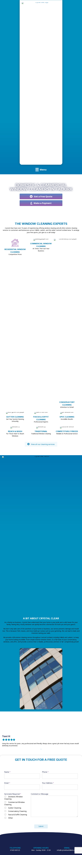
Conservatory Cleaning (17, 811)
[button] (41, 444)
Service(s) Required (12, 794)
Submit (41, 826)
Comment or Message (39, 794)
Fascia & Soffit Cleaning (17, 814)
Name (7, 772)
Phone (45, 772)
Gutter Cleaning (14, 808)
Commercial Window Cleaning (14, 803)
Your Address (48, 783)
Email (7, 783)
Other (10, 818)
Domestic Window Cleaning (13, 797)
